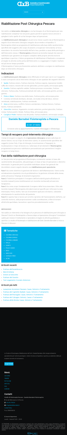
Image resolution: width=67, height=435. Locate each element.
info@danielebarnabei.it (13, 405)
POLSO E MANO (10, 248)
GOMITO (8, 245)
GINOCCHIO (9, 253)
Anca (5, 104)
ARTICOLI (7, 384)
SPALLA (8, 243)
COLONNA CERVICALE (12, 235)
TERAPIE (6, 378)
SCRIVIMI (6, 389)
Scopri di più (9, 364)
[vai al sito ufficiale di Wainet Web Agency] (33, 434)
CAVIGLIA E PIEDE (11, 256)
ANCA (7, 251)
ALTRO (8, 259)
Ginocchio (7, 109)
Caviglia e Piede (10, 114)
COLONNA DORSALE (11, 238)
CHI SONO (7, 376)
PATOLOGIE (7, 381)
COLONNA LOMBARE (12, 240)
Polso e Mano (9, 96)
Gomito (7, 88)
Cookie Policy (8, 408)
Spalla (6, 83)
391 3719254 (34, 124)
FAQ (5, 386)
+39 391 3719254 (10, 403)
